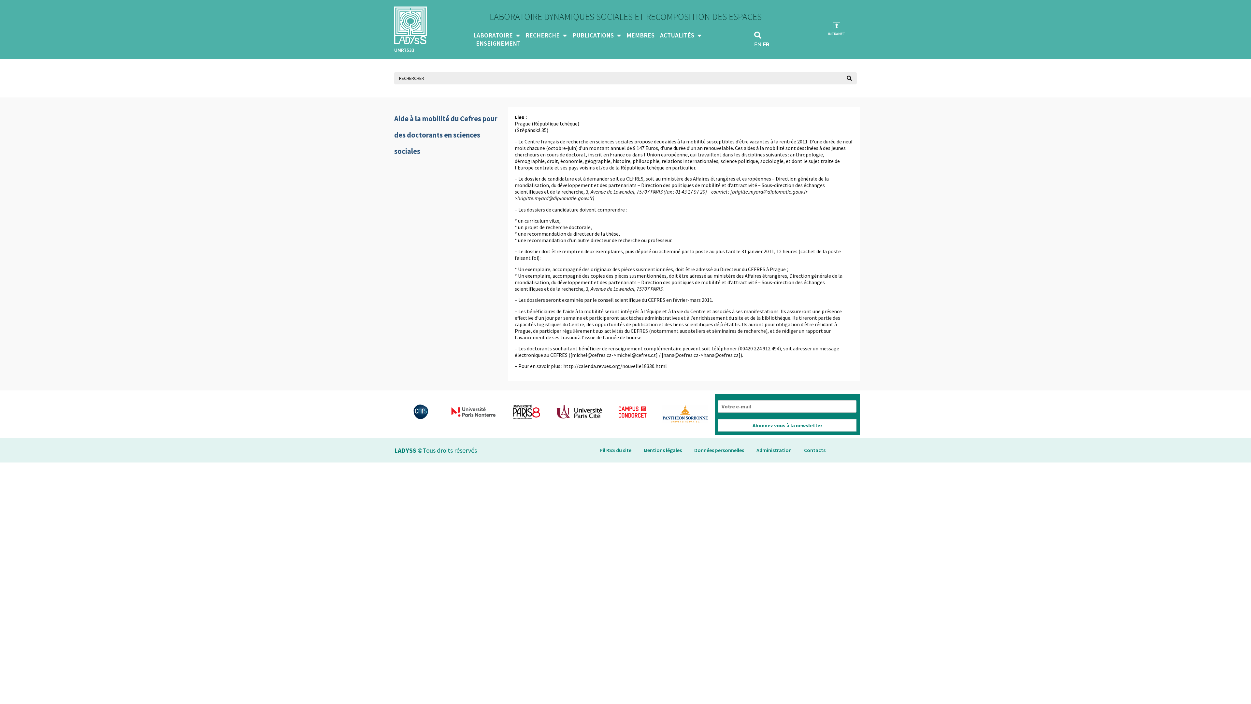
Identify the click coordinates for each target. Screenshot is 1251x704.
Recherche (542, 35)
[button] (757, 35)
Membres (640, 35)
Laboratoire (493, 35)
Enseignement (498, 43)
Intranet (836, 33)
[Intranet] (836, 25)
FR (766, 44)
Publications (593, 35)
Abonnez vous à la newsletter (787, 425)
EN (757, 44)
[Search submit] (849, 78)
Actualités (677, 35)
